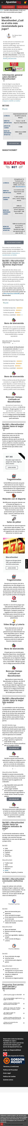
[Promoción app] (14, 804)
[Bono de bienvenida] (14, 320)
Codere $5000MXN (8, 7)
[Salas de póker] (14, 519)
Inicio (1, 10)
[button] (5, 345)
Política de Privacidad (10, 1070)
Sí (1, 1124)
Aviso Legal (7, 1073)
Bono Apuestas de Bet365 (12, 293)
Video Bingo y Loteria (14, 624)
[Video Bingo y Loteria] (14, 621)
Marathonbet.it (20, 186)
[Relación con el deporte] (14, 496)
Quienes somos (8, 1080)
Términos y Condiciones (11, 1066)
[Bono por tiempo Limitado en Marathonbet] (14, 394)
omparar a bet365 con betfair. (11, 101)
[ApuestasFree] (13, 2)
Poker (14, 601)
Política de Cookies (9, 1076)
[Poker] (14, 598)
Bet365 (5, 58)
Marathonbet (12, 58)
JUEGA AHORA (12, 467)
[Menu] (2, 2)
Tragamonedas (14, 479)
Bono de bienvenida (14, 323)
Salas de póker (14, 522)
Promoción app (14, 807)
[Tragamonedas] (14, 476)
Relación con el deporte (14, 498)
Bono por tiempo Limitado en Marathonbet (14, 399)
